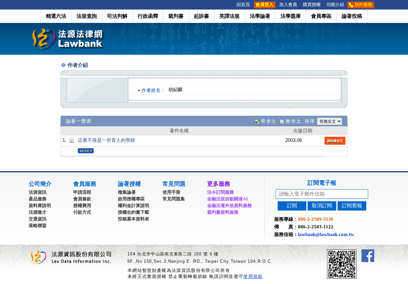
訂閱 (292, 205)
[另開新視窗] (353, 252)
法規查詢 (86, 16)
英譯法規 (229, 16)
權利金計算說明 (133, 205)
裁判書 (176, 16)
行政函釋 (148, 16)
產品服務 (38, 199)
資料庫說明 (40, 205)
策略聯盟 (38, 225)
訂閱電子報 (322, 183)
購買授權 (312, 4)
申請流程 (82, 192)
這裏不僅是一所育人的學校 (106, 140)
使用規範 (253, 276)
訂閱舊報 (352, 205)
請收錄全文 (335, 140)
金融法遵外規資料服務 (229, 205)
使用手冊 (171, 192)
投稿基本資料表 (133, 219)
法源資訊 (38, 192)
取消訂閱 (322, 205)
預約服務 (363, 4)
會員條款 (82, 199)
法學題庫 (290, 16)
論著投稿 (352, 16)
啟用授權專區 (131, 199)
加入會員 (288, 4)
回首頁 (243, 4)
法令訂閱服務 (220, 192)
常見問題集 (174, 199)
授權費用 (82, 205)
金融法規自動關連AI (227, 199)
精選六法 (56, 16)
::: (232, 4)
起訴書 (201, 16)
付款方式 (82, 212)
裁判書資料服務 (222, 212)
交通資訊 (38, 219)
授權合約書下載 (133, 212)
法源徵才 (38, 212)
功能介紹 (335, 4)
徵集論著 (127, 192)
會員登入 (264, 4)
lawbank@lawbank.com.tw (326, 234)
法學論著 (260, 16)
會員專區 (321, 16)
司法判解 (117, 16)
